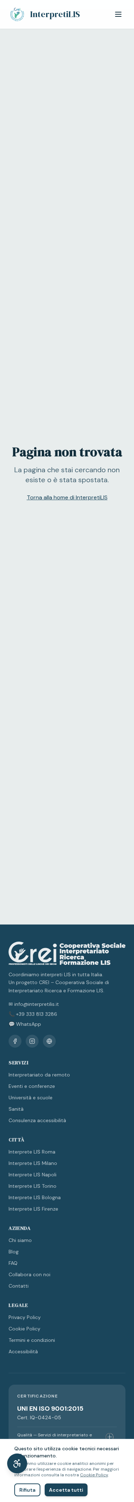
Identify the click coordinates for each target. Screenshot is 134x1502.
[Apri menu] (118, 14)
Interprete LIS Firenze (33, 1209)
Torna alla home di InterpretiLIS (67, 497)
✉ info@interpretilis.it (34, 1004)
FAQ (13, 1263)
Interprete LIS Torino (32, 1186)
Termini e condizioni (32, 1340)
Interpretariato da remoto (39, 1074)
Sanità (16, 1109)
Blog (14, 1251)
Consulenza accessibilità (37, 1120)
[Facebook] (15, 1041)
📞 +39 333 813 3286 (33, 1014)
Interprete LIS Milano (33, 1163)
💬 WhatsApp (25, 1024)
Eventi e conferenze (32, 1086)
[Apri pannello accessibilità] (17, 1463)
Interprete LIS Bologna (35, 1197)
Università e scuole (31, 1097)
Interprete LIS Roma (32, 1152)
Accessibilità (23, 1351)
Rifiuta (27, 1490)
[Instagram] (32, 1041)
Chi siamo (20, 1240)
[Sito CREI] (49, 1041)
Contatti (19, 1286)
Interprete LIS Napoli (32, 1174)
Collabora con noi (29, 1274)
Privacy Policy (25, 1317)
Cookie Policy (24, 1328)
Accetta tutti (66, 1490)
